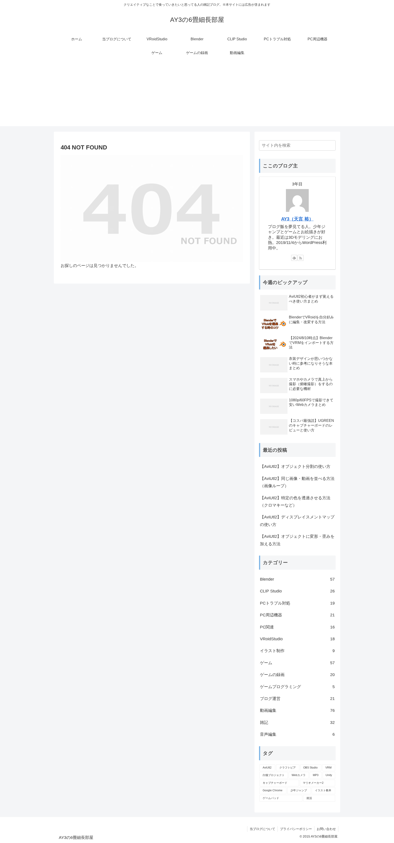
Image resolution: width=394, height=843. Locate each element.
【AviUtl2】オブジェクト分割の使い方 (295, 466)
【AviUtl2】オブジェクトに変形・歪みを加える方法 (297, 540)
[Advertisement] (197, 94)
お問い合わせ (326, 829)
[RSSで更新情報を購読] (300, 258)
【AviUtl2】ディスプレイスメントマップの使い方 (297, 521)
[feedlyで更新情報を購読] (294, 258)
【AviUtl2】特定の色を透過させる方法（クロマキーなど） (295, 501)
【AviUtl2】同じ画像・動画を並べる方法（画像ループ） (297, 482)
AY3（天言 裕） (297, 218)
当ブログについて (262, 829)
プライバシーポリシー (296, 829)
